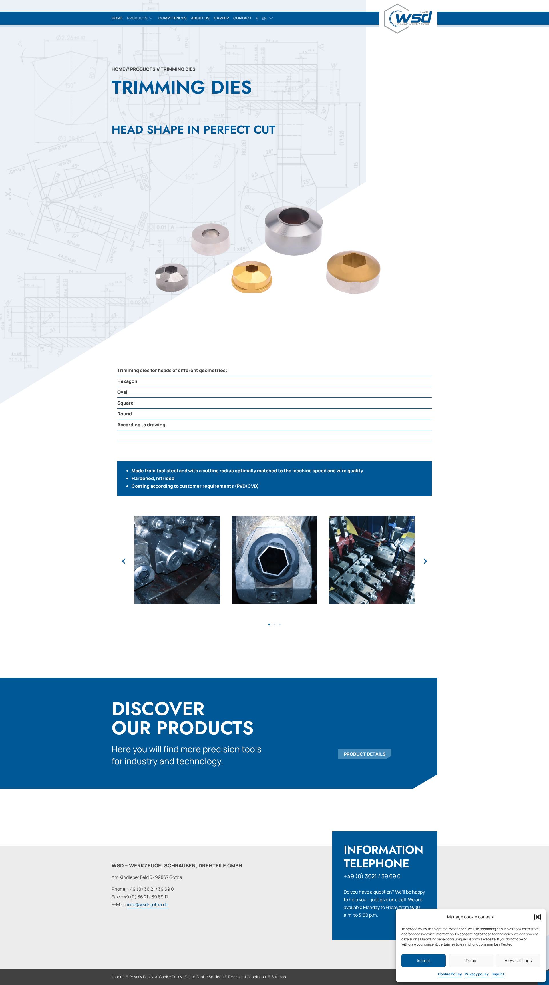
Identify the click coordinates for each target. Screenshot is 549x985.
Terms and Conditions (247, 976)
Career (221, 18)
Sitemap (279, 976)
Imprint (498, 974)
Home (117, 18)
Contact (242, 18)
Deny (471, 961)
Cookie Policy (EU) (175, 976)
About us (200, 18)
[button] (537, 917)
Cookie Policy (450, 974)
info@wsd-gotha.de (147, 904)
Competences (172, 18)
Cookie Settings (210, 976)
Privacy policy (477, 974)
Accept (424, 961)
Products (137, 18)
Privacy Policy (141, 976)
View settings (518, 961)
